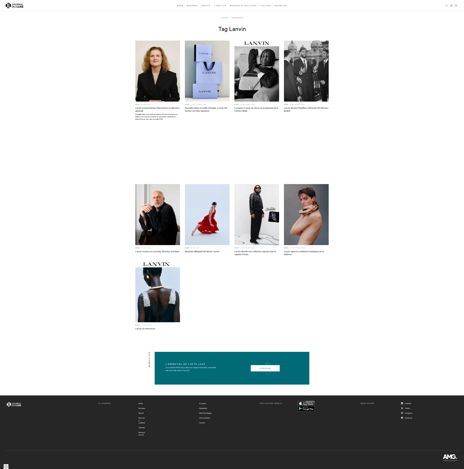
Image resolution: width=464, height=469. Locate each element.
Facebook (408, 418)
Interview (280, 5)
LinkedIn (408, 403)
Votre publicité (204, 418)
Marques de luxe (141, 433)
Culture (266, 5)
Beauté (206, 5)
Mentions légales (205, 413)
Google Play (306, 408)
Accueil (225, 18)
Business (192, 5)
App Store (306, 403)
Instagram (408, 413)
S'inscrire (265, 368)
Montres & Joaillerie (243, 5)
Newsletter (203, 408)
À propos (202, 403)
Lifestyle (220, 5)
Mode (180, 5)
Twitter (407, 408)
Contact (202, 422)
